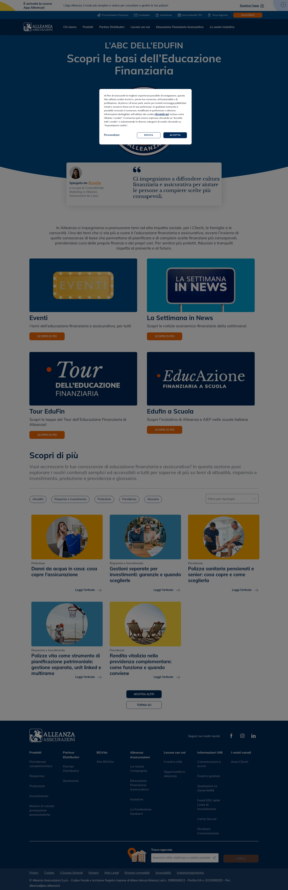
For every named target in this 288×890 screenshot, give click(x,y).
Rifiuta (148, 135)
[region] (145, 116)
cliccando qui (162, 114)
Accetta (175, 135)
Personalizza (112, 134)
